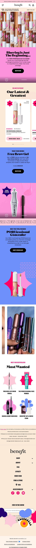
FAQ (18, 467)
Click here (3, 429)
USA (19, 485)
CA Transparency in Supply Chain (18, 547)
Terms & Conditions (9, 544)
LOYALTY (18, 471)
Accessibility (18, 489)
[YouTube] (23, 493)
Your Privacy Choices (11, 541)
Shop (18, 458)
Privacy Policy (26, 541)
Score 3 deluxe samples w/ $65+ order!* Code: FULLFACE (18, 1)
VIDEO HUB (18, 476)
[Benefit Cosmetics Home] (18, 5)
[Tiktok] (12, 493)
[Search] (30, 5)
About (18, 462)
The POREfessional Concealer (14, 131)
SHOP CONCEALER (18, 250)
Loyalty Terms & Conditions (24, 544)
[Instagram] (18, 493)
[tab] (12, 215)
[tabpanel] (18, 47)
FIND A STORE (18, 480)
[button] (33, 5)
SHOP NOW (18, 35)
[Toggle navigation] (3, 5)
